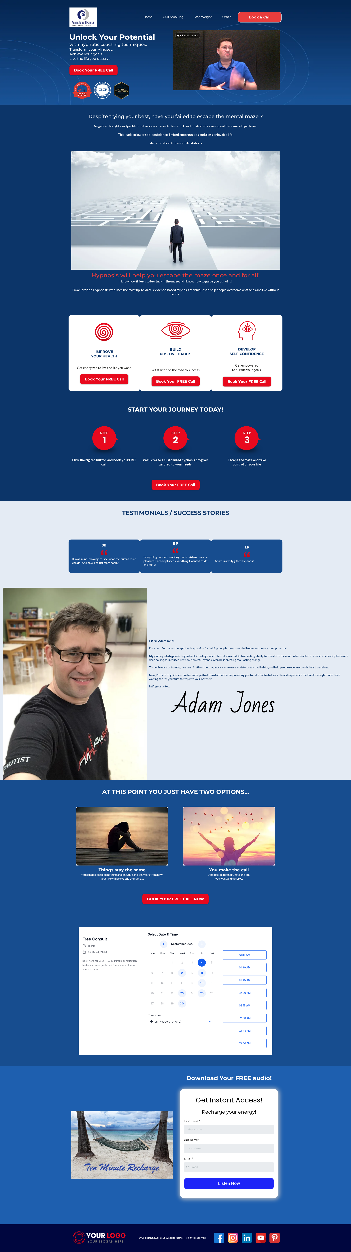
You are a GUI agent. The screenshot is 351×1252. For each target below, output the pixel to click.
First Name (192, 1121)
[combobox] (181, 1021)
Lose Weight (203, 17)
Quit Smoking (173, 17)
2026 (190, 944)
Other (226, 17)
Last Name (191, 1139)
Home (148, 17)
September (178, 944)
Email (188, 1158)
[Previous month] (163, 944)
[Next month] (202, 944)
